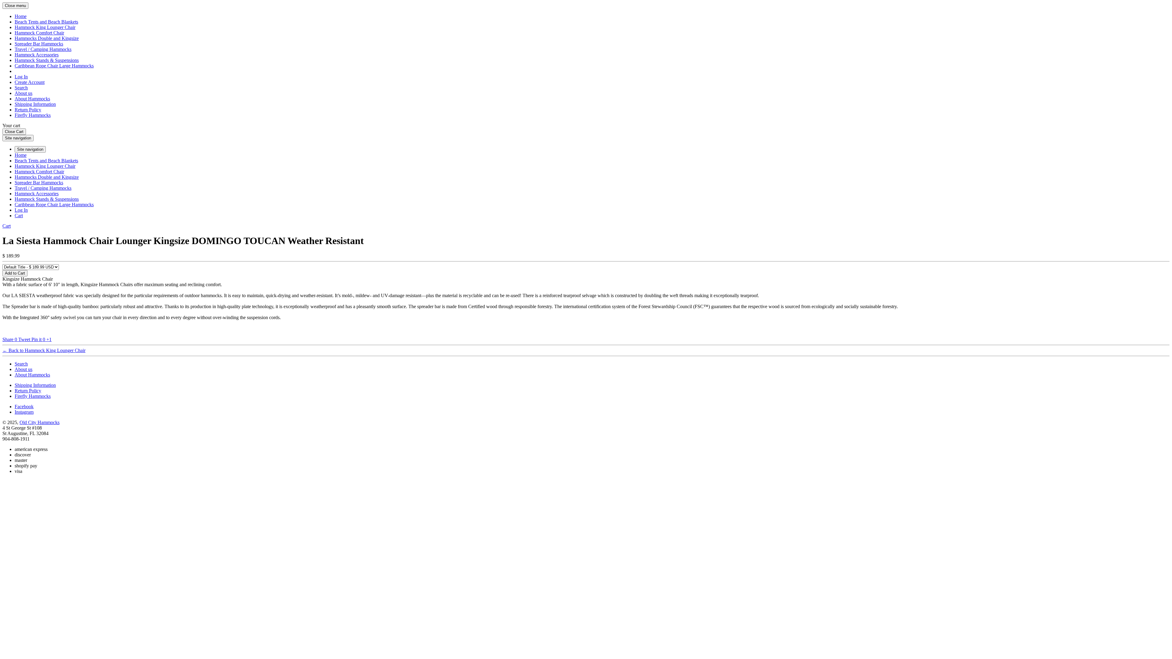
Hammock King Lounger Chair (45, 27)
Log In (21, 76)
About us (23, 93)
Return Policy (28, 109)
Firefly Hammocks (33, 115)
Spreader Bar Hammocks (39, 43)
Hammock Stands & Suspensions (47, 60)
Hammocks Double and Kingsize (47, 38)
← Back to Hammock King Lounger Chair (43, 350)
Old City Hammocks (40, 422)
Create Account (30, 82)
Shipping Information (35, 104)
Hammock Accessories (37, 54)
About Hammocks (32, 98)
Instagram (24, 412)
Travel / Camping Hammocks (43, 49)
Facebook (24, 406)
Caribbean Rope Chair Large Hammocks (54, 65)
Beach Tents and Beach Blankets (46, 21)
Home (21, 16)
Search (21, 87)
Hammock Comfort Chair (39, 32)
